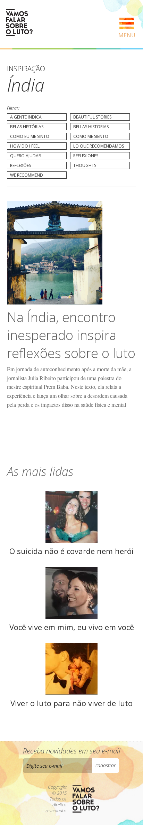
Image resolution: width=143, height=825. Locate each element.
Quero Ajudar (25, 156)
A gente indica (26, 117)
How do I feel (25, 146)
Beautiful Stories (92, 117)
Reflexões (20, 165)
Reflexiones (85, 156)
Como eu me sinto (29, 136)
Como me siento (90, 136)
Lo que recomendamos (98, 146)
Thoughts (84, 165)
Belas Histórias (26, 127)
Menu (126, 35)
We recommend (26, 175)
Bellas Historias (91, 127)
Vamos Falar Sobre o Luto (19, 22)
